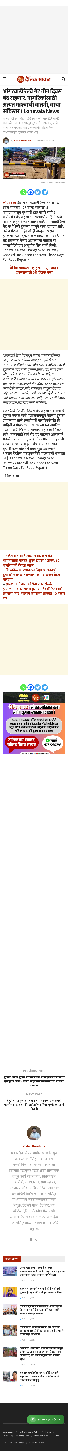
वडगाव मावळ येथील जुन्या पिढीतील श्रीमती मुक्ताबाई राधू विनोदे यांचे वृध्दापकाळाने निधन (41, 1290)
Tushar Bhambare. (36, 1442)
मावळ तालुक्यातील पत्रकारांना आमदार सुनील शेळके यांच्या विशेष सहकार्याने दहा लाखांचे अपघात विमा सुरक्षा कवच (41, 1309)
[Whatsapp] (23, 192)
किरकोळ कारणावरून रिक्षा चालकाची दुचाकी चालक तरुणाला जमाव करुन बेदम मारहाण (31, 575)
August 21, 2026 (28, 1297)
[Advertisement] (34, 40)
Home (48, 1432)
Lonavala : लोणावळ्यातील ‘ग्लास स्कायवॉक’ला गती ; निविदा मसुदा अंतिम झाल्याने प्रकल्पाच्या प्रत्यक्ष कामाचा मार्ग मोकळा (42, 1271)
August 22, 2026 (28, 1280)
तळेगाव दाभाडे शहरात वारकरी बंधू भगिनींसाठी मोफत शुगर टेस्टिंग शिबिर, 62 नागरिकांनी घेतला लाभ (31, 561)
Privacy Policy (41, 1436)
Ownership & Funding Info (16, 1436)
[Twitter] (37, 192)
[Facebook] (30, 192)
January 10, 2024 (45, 140)
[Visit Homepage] (34, 79)
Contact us (8, 1432)
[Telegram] (45, 192)
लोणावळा (9, 203)
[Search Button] (63, 79)
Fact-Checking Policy (29, 1432)
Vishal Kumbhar (22, 140)
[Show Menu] (4, 79)
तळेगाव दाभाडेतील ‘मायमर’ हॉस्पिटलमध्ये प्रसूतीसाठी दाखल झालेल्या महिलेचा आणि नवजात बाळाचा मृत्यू (39, 1376)
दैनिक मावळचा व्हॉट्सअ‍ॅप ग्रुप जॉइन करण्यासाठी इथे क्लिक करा (34, 270)
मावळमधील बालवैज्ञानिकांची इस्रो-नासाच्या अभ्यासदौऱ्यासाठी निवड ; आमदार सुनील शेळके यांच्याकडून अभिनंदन (42, 1330)
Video (56, 1436)
